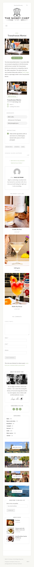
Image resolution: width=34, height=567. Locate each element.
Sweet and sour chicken (16, 163)
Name (6, 338)
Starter (8, 435)
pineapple (17, 146)
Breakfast (9, 423)
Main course (10, 433)
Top (28, 561)
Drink (16, 33)
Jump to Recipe (17, 58)
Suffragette (17, 268)
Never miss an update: (12, 503)
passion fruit (9, 146)
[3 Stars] (9, 101)
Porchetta (17, 520)
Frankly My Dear (17, 229)
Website (6, 350)
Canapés (9, 426)
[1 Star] (7, 101)
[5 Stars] (11, 101)
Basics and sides (11, 421)
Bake (8, 418)
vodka (22, 146)
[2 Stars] (8, 101)
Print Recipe (13, 96)
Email (6, 344)
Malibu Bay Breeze (17, 306)
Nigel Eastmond (17, 153)
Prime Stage (25, 72)
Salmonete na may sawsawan (17, 160)
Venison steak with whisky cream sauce (20, 529)
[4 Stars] (10, 101)
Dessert (9, 428)
